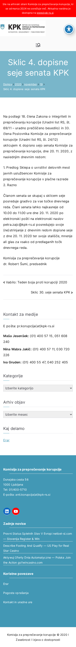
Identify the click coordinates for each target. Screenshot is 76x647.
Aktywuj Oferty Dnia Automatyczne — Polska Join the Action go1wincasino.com (37, 560)
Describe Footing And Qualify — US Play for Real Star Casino (36, 548)
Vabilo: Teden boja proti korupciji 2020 (36, 282)
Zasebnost (23, 639)
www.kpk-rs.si (45, 12)
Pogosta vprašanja (16, 593)
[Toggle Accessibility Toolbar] (69, 29)
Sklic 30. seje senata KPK (50, 292)
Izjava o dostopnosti (46, 639)
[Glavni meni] (38, 45)
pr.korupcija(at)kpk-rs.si (35, 326)
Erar (6, 440)
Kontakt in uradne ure (17, 602)
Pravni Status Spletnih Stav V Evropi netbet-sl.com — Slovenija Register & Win (37, 536)
